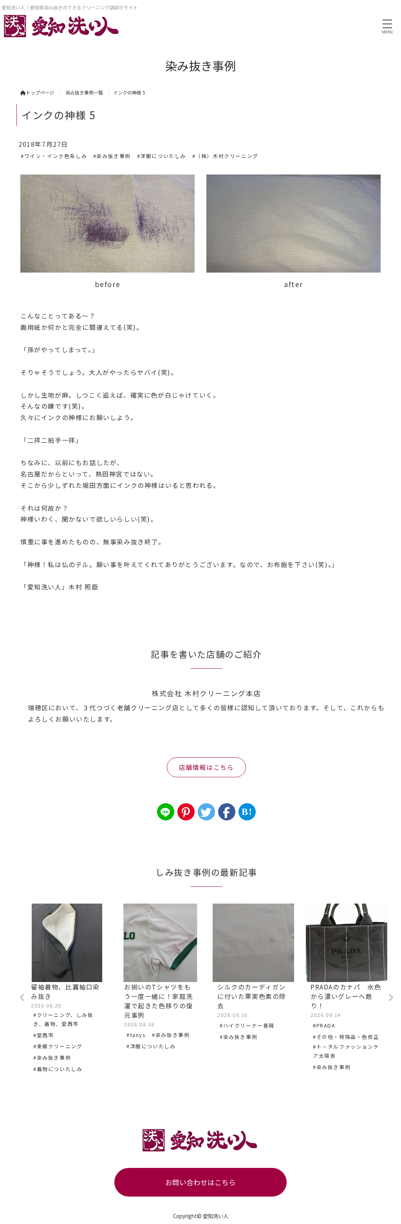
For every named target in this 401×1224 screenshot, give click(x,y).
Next (390, 998)
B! (247, 812)
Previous (22, 998)
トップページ (40, 92)
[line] (165, 811)
